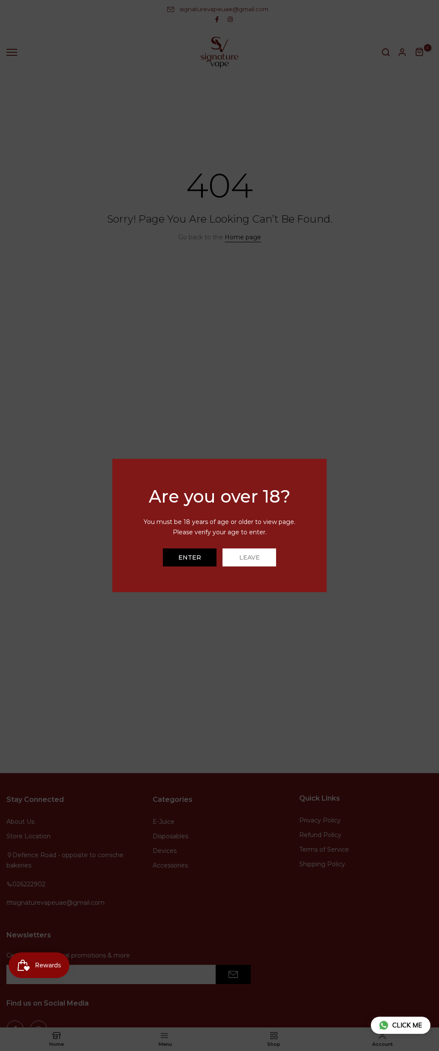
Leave (249, 557)
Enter (189, 557)
